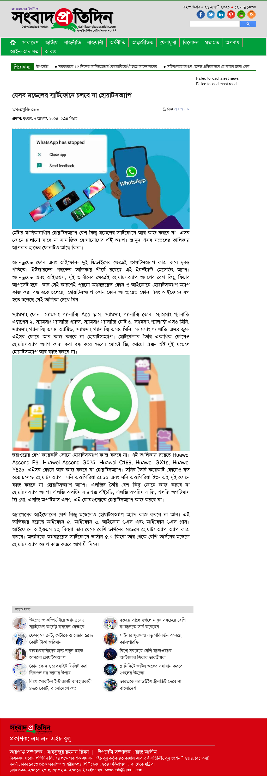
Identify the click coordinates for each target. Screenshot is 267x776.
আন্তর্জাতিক (142, 42)
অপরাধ (232, 42)
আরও (50, 51)
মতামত (212, 42)
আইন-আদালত (24, 51)
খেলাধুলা (168, 42)
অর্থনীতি (117, 42)
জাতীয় (51, 42)
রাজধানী (95, 42)
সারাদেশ (30, 42)
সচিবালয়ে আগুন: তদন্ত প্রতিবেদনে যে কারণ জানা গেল (198, 66)
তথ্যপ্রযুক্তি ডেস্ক (25, 109)
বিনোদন (191, 42)
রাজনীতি (72, 42)
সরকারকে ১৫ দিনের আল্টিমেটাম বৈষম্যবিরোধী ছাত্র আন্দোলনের (98, 66)
